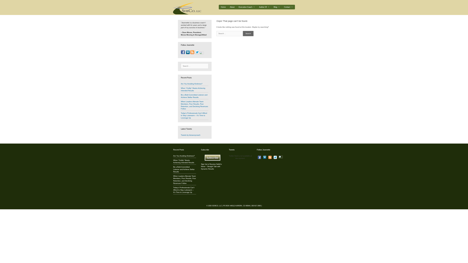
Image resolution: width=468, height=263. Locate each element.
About (232, 7)
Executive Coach (245, 7)
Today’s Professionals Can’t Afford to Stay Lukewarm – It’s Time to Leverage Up (194, 115)
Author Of (263, 7)
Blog (275, 7)
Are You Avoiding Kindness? (191, 84)
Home (223, 7)
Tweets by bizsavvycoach (190, 135)
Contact (287, 7)
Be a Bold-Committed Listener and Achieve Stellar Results (184, 169)
